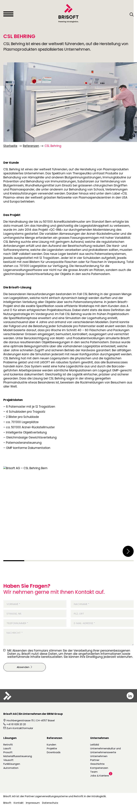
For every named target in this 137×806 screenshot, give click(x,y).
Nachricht (13, 632)
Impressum (33, 802)
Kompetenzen (99, 768)
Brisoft (7, 802)
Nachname (80, 604)
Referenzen (31, 146)
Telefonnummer (15, 623)
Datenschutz (50, 802)
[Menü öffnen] (8, 13)
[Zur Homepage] (68, 13)
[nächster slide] (128, 551)
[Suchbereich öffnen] (132, 15)
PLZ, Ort (79, 613)
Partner (94, 760)
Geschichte (97, 764)
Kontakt (19, 802)
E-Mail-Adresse (83, 623)
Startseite (10, 146)
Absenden (23, 667)
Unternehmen (98, 756)
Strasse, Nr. (14, 613)
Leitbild (94, 744)
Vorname (11, 604)
